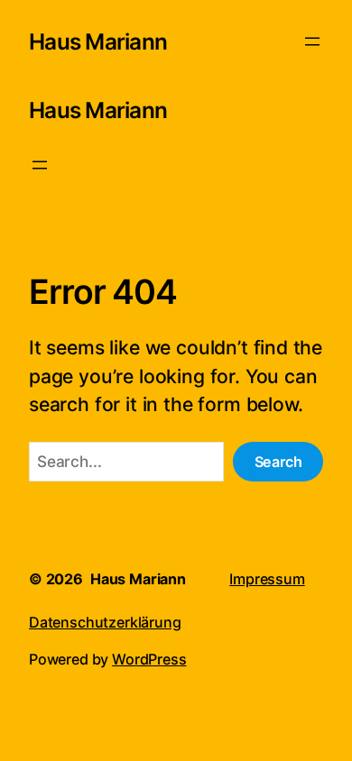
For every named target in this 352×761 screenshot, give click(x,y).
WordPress (149, 659)
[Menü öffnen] (312, 41)
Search (278, 462)
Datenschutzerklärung (105, 622)
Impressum (266, 579)
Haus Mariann (98, 41)
